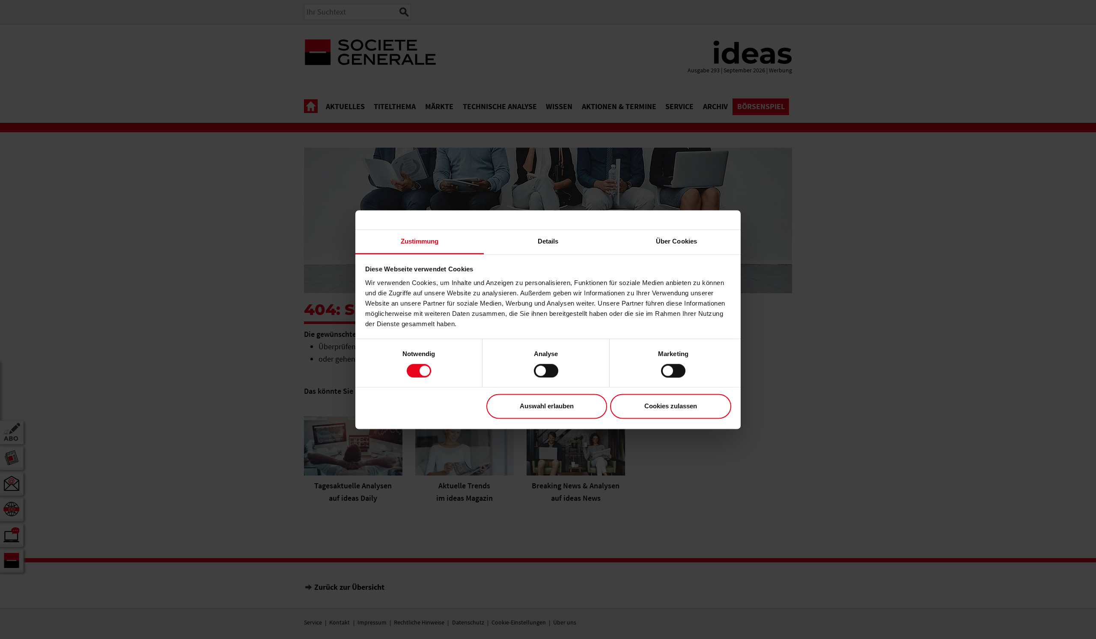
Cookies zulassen (670, 406)
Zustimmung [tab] (420, 241)
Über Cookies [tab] (676, 241)
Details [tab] (548, 241)
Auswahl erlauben (547, 406)
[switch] (546, 370)
